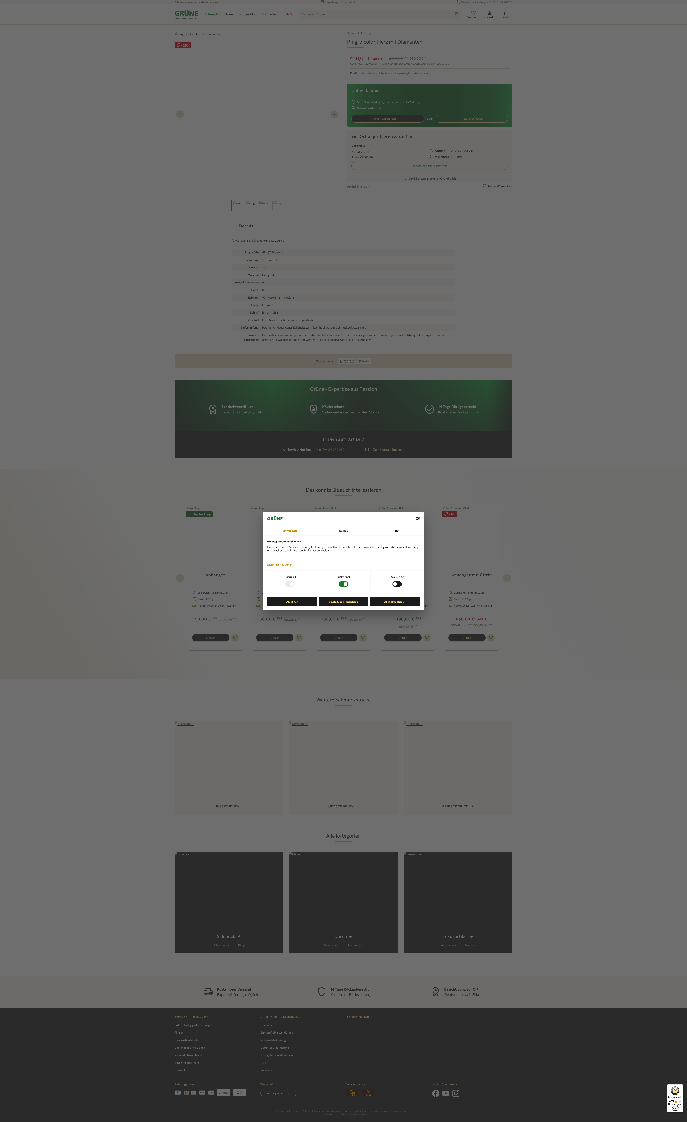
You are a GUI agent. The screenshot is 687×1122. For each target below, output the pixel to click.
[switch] (675, 1108)
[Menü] (681, 1086)
